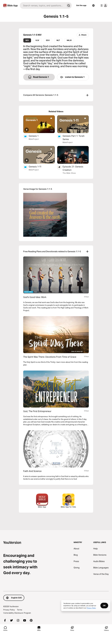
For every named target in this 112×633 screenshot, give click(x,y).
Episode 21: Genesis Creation (73, 168)
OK (104, 605)
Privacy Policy (9, 610)
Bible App (42, 507)
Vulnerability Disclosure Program (17, 613)
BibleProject (34, 139)
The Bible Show (69, 173)
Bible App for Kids (68, 507)
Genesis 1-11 (38, 166)
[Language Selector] (93, 5)
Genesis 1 (36, 135)
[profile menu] (103, 5)
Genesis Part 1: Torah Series (73, 138)
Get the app (81, 5)
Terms (19, 610)
